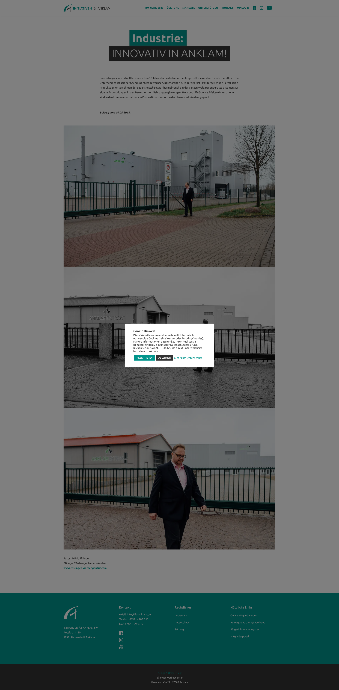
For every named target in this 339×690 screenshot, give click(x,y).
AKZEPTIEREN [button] (145, 357)
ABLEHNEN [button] (164, 357)
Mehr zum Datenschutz (188, 357)
